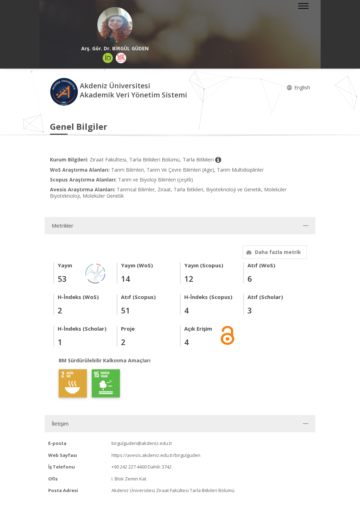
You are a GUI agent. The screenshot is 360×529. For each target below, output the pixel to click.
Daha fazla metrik (278, 252)
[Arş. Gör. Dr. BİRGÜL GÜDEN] (115, 24)
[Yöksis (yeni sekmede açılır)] (121, 58)
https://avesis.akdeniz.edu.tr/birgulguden (155, 455)
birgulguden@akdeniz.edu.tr (141, 443)
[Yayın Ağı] (95, 272)
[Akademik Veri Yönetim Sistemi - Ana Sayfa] (65, 91)
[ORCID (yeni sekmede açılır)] (108, 58)
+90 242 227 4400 (129, 467)
